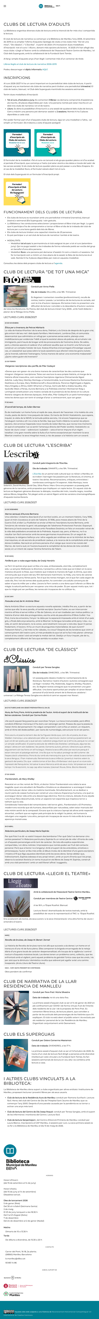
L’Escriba (37, 474)
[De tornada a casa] (49, 6)
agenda (58, 263)
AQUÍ (45, 69)
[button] (5, 6)
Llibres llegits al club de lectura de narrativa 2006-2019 (30, 64)
